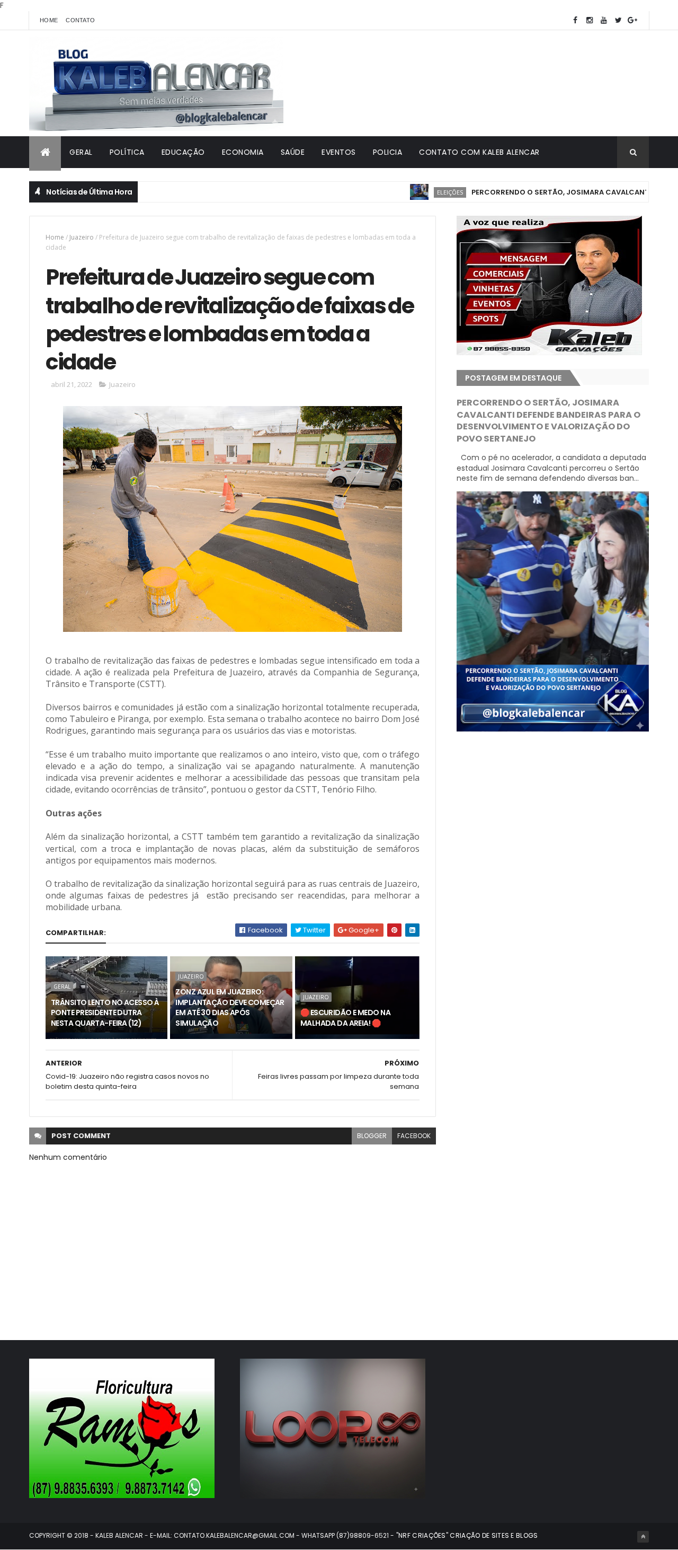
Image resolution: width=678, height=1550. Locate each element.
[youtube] (604, 20)
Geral (81, 152)
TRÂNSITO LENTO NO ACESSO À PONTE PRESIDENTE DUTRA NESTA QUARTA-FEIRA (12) (105, 1012)
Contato (80, 20)
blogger (372, 1135)
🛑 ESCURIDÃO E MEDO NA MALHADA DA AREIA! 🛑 (345, 1017)
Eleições (413, 192)
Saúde (293, 152)
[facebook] (575, 20)
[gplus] (632, 20)
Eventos (339, 152)
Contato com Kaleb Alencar (479, 152)
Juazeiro (81, 237)
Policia (388, 152)
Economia (243, 152)
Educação (183, 152)
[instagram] (589, 20)
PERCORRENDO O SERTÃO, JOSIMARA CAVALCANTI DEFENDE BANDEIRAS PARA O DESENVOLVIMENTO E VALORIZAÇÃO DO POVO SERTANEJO (548, 421)
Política (127, 152)
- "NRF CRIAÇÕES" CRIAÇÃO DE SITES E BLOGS (463, 1535)
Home (49, 20)
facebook (414, 1135)
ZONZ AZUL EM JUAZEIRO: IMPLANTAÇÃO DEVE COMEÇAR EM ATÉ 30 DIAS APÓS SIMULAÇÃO (229, 1007)
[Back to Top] (643, 1537)
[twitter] (618, 20)
